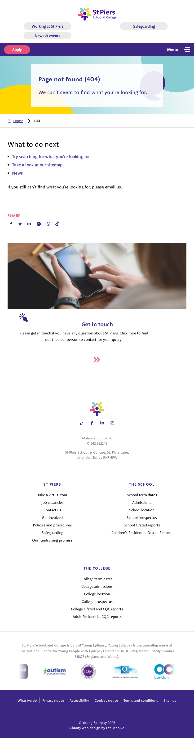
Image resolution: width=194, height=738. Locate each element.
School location (141, 510)
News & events (47, 35)
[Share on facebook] (91, 423)
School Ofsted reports (142, 525)
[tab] (20, 121)
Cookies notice (106, 700)
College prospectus (97, 601)
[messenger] (39, 224)
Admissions (141, 502)
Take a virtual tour (52, 494)
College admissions (97, 586)
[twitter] (20, 223)
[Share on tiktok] (81, 423)
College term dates (97, 578)
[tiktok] (57, 223)
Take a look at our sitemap (37, 164)
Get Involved (52, 517)
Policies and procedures (52, 525)
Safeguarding (144, 26)
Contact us (52, 510)
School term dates (142, 494)
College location (97, 594)
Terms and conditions (140, 700)
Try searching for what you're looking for (51, 156)
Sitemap (169, 700)
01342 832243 (97, 443)
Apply (17, 49)
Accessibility (79, 700)
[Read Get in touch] (97, 359)
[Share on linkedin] (102, 423)
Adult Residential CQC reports (97, 616)
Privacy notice (53, 700)
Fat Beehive (115, 727)
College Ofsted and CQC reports (97, 609)
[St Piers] (97, 14)
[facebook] (11, 223)
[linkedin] (29, 223)
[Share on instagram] (112, 423)
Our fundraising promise (52, 540)
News (17, 173)
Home (18, 120)
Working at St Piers (47, 26)
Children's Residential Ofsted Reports (141, 532)
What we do (27, 700)
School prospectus (142, 517)
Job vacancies (52, 502)
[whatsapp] (48, 223)
